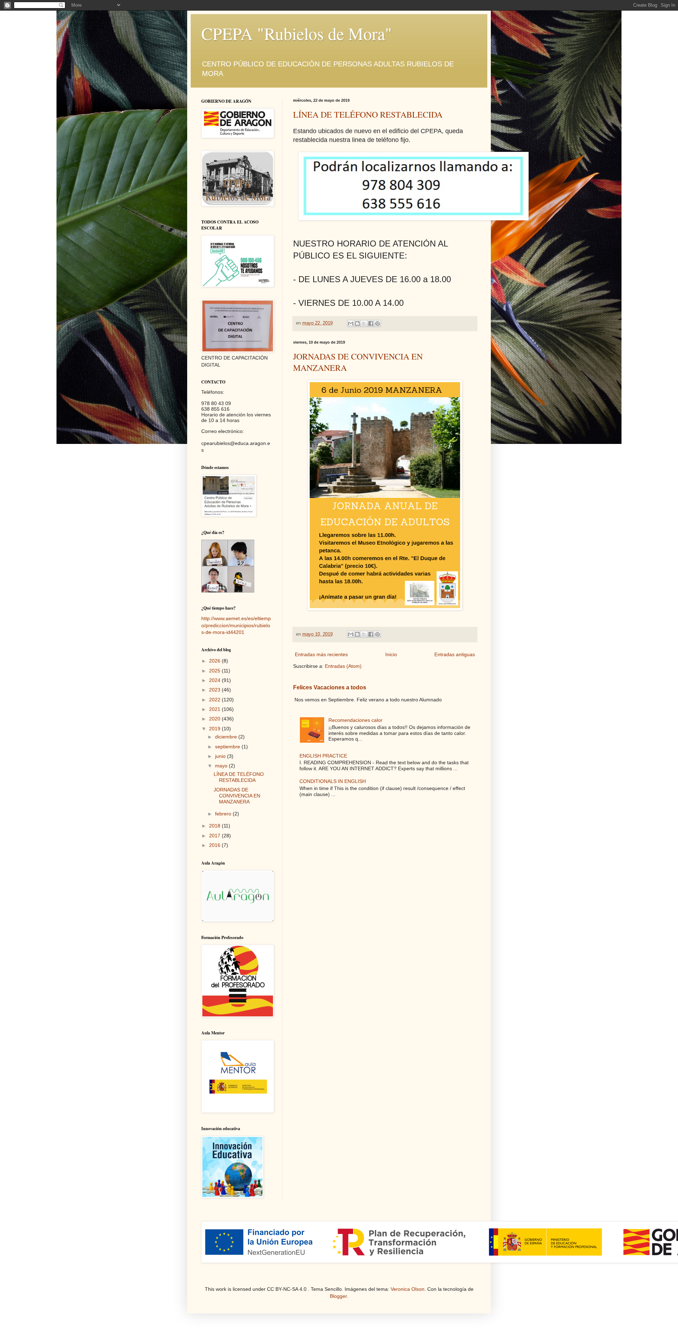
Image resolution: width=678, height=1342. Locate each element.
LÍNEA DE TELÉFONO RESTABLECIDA (367, 114)
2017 (215, 835)
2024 (215, 680)
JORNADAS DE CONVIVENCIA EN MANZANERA (237, 795)
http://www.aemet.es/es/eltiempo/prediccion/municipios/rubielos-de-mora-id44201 (236, 625)
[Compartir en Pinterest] (377, 323)
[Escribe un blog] (357, 323)
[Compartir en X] (364, 323)
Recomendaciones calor (355, 720)
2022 (215, 699)
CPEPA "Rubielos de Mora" (296, 33)
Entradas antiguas (454, 654)
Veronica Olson (407, 1289)
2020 (215, 719)
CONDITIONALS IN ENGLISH (332, 781)
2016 (215, 845)
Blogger (338, 1296)
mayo (222, 765)
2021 (215, 709)
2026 (215, 661)
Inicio (391, 654)
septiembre (228, 746)
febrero (224, 814)
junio (221, 756)
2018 (215, 826)
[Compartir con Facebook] (370, 323)
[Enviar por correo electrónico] (350, 323)
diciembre (226, 737)
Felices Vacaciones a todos (329, 687)
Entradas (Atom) (343, 666)
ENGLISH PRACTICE (323, 756)
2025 (215, 670)
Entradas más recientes (321, 654)
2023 (215, 690)
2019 (215, 728)
